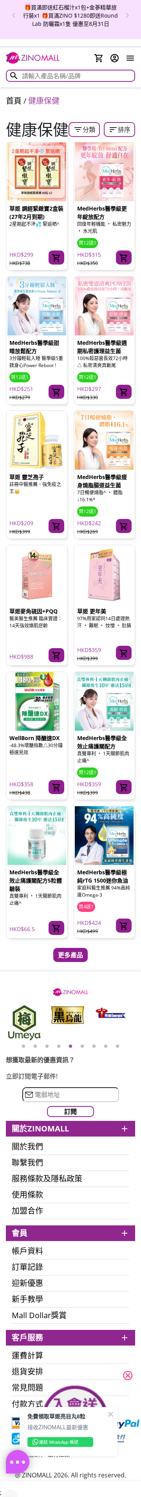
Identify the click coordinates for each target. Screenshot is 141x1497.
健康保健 (44, 100)
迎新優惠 (27, 1283)
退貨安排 (27, 1372)
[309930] (56, 787)
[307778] (56, 655)
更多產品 (70, 955)
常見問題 (27, 1388)
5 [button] (70, 1046)
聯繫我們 (27, 1163)
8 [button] (106, 1046)
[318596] (56, 928)
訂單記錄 (27, 1267)
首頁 (14, 100)
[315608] (124, 257)
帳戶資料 (27, 1251)
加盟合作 (27, 1211)
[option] (70, 15)
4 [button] (59, 1046)
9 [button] (117, 1046)
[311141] (124, 787)
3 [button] (47, 1046)
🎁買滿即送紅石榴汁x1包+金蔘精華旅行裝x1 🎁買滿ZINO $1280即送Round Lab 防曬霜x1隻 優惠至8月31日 (70, 15)
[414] (56, 526)
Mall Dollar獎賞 (39, 1315)
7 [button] (94, 1046)
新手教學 (27, 1299)
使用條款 (27, 1195)
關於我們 (27, 1147)
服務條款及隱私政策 (47, 1179)
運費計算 (27, 1356)
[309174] (124, 653)
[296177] (124, 926)
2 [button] (35, 1046)
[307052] (56, 392)
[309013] (124, 392)
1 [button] (23, 1046)
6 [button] (82, 1046)
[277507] (124, 526)
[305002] (56, 257)
